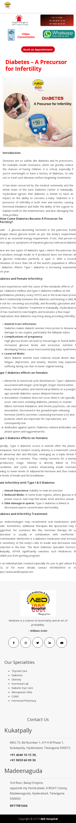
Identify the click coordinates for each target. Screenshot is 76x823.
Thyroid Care (19, 671)
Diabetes (17, 675)
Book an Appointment (38, 49)
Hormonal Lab (20, 683)
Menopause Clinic (21, 692)
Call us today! (57, 17)
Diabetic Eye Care (22, 688)
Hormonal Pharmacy (23, 700)
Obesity (16, 679)
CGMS (15, 696)
